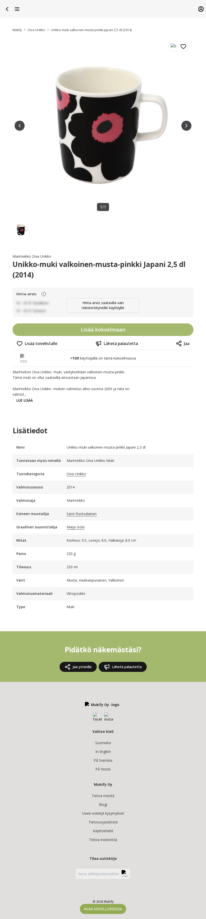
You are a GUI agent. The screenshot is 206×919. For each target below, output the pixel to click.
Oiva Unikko (36, 30)
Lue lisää (24, 400)
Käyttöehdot (103, 830)
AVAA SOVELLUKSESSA (103, 908)
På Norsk (103, 769)
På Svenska (103, 760)
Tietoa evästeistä (103, 839)
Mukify (17, 30)
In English (103, 751)
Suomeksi (103, 742)
